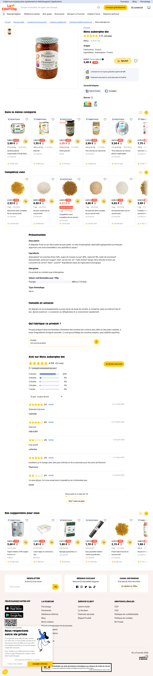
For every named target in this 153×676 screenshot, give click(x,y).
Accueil (8, 22)
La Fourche (47, 601)
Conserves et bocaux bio (37, 22)
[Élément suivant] (146, 112)
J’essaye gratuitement (115, 7)
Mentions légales (124, 601)
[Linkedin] (90, 587)
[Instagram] (81, 587)
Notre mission (47, 622)
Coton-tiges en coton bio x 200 (43, 553)
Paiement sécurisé (86, 614)
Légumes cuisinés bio (58, 22)
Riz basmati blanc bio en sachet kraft (121, 212)
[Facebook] (77, 587)
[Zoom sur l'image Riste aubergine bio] (47, 57)
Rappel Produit (84, 618)
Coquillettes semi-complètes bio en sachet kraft (68, 216)
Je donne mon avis (114, 364)
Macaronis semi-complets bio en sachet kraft (17, 212)
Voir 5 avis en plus (76, 501)
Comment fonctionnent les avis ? (44, 368)
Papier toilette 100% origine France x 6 (17, 553)
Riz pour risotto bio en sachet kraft (41, 212)
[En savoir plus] (92, 98)
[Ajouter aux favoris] (26, 119)
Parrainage (145, 2)
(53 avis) (108, 36)
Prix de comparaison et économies (56, 626)
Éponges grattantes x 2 (68, 552)
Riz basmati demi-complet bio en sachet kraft (95, 212)
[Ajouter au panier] (25, 141)
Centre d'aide (84, 607)
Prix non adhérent (95, 59)
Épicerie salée (19, 22)
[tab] (9, 31)
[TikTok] (94, 587)
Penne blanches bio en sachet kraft (120, 553)
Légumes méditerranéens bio (80, 22)
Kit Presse (119, 622)
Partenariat (46, 610)
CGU (116, 610)
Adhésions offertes (49, 614)
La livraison (83, 610)
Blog (135, 2)
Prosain (87, 28)
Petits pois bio (64, 151)
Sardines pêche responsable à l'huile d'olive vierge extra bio (17, 152)
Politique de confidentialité (126, 614)
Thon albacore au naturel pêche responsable (121, 152)
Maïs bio (36, 151)
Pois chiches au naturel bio (95, 151)
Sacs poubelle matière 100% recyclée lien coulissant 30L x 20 (93, 553)
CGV (116, 607)
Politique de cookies (123, 618)
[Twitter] (86, 587)
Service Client (86, 601)
